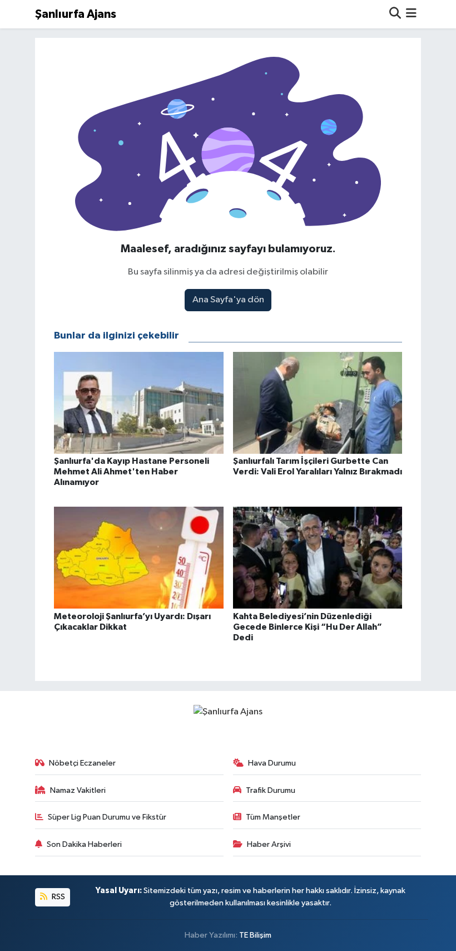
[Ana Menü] (411, 14)
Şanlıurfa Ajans (75, 14)
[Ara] (395, 14)
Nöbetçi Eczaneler (82, 763)
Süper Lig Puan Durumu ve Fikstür (107, 817)
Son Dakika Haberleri (84, 844)
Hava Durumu (272, 763)
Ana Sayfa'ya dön (228, 300)
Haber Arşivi (269, 844)
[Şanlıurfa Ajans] (228, 712)
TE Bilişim (255, 935)
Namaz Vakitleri (78, 790)
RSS (57, 897)
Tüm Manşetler (273, 817)
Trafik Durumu (270, 790)
